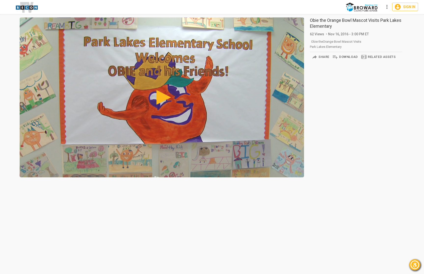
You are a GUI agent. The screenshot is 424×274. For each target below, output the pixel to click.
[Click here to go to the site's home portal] (27, 7)
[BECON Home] (362, 7)
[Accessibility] (414, 264)
